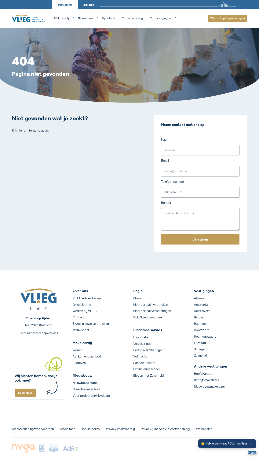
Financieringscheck (146, 369)
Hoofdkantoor (204, 373)
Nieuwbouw (85, 18)
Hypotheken (110, 18)
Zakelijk (88, 4)
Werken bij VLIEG (85, 311)
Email (165, 160)
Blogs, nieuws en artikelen (91, 323)
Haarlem (200, 323)
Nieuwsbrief (81, 330)
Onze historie (82, 304)
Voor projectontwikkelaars (91, 395)
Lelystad (200, 342)
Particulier (65, 4)
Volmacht (140, 356)
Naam (165, 139)
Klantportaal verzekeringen (152, 311)
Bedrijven (79, 363)
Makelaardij (61, 18)
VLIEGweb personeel (147, 317)
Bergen (199, 317)
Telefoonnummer (173, 181)
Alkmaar (200, 298)
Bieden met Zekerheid (148, 375)
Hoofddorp (202, 330)
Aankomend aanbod (87, 356)
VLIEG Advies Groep (87, 298)
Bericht (166, 202)
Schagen (200, 349)
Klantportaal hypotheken (150, 304)
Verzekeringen (136, 18)
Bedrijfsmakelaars (206, 380)
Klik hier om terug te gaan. (30, 130)
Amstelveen (202, 311)
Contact (78, 317)
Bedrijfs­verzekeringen (148, 350)
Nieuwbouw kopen (85, 382)
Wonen (77, 350)
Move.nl (138, 298)
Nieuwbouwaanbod (86, 389)
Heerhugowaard (205, 336)
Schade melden (144, 363)
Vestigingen (163, 18)
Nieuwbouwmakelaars (209, 386)
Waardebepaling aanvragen (227, 18)
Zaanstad (200, 355)
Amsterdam (202, 304)
